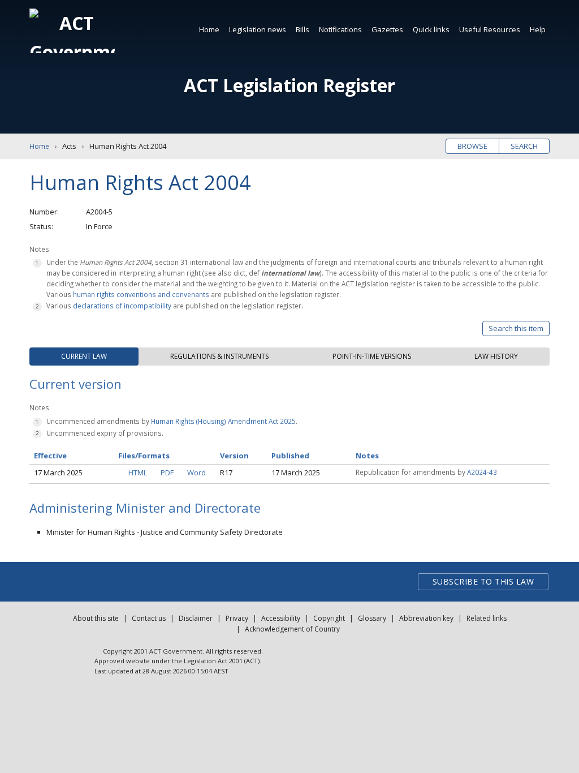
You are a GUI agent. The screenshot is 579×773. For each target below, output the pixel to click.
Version (234, 455)
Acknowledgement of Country (292, 629)
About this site (96, 618)
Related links (486, 618)
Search (524, 146)
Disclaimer (196, 618)
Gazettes (387, 29)
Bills (302, 29)
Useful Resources (489, 29)
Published (290, 455)
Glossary (372, 618)
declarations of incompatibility (122, 305)
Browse (472, 146)
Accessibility (280, 618)
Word (196, 472)
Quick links (431, 29)
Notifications (340, 29)
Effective (50, 455)
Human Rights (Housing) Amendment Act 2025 (223, 421)
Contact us (149, 618)
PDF (167, 472)
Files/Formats (144, 455)
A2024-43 (482, 471)
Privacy (237, 618)
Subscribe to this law (483, 581)
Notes (367, 455)
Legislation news (257, 29)
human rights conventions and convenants (141, 294)
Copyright (329, 618)
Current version (75, 383)
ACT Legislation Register (289, 85)
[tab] (84, 356)
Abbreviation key (426, 618)
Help (538, 29)
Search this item (516, 328)
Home (209, 29)
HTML (137, 472)
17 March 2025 (58, 472)
